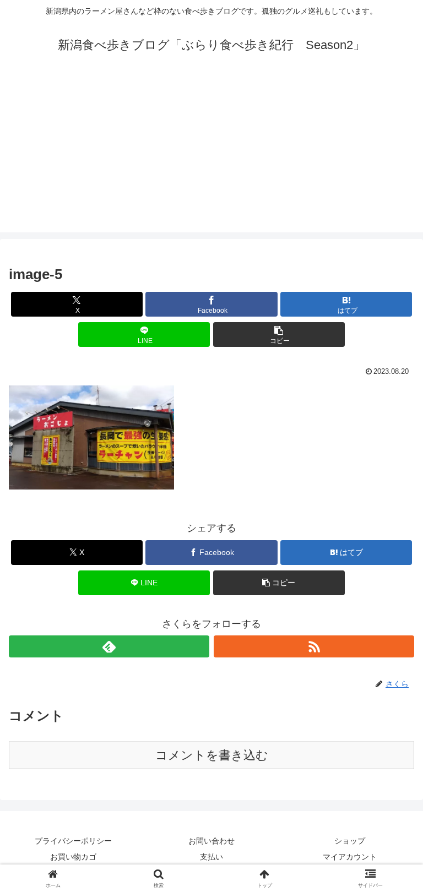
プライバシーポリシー (73, 840)
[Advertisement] (211, 155)
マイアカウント (350, 856)
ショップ (349, 840)
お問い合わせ (211, 840)
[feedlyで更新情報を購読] (109, 646)
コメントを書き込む (211, 755)
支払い (211, 856)
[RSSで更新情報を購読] (314, 646)
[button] (279, 334)
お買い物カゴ (73, 856)
